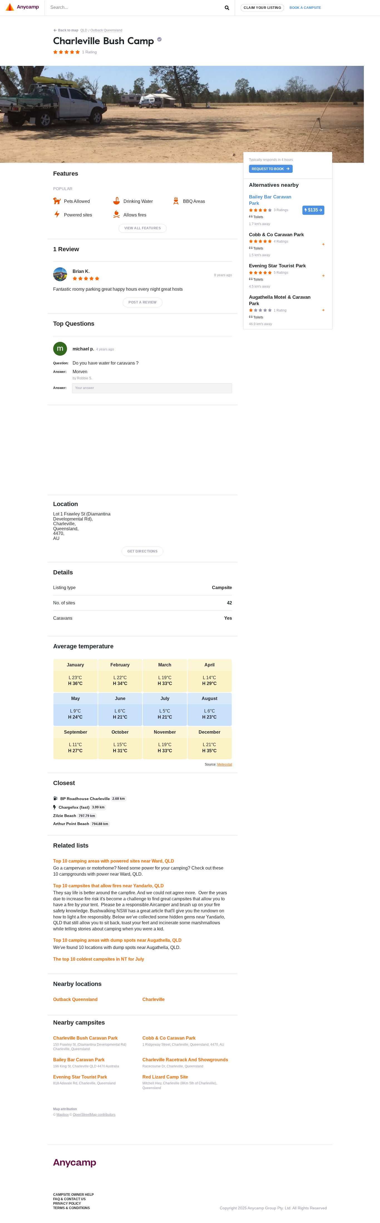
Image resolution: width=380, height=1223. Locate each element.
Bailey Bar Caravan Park (79, 1059)
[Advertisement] (143, 450)
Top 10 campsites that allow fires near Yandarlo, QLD (108, 885)
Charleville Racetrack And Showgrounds (185, 1059)
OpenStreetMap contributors (94, 1115)
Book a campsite (305, 8)
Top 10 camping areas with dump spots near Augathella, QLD (117, 940)
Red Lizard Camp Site (165, 1077)
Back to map (68, 30)
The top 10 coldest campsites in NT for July (98, 959)
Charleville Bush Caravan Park (85, 1038)
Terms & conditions (71, 1208)
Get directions (142, 551)
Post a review (143, 302)
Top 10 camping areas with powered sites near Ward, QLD (113, 861)
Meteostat (224, 764)
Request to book (268, 169)
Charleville (153, 999)
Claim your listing (262, 8)
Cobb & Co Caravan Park (169, 1038)
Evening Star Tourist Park (80, 1077)
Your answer (84, 388)
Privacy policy (67, 1203)
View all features (142, 228)
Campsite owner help (73, 1195)
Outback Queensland (106, 30)
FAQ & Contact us (69, 1199)
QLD (83, 30)
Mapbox (62, 1115)
